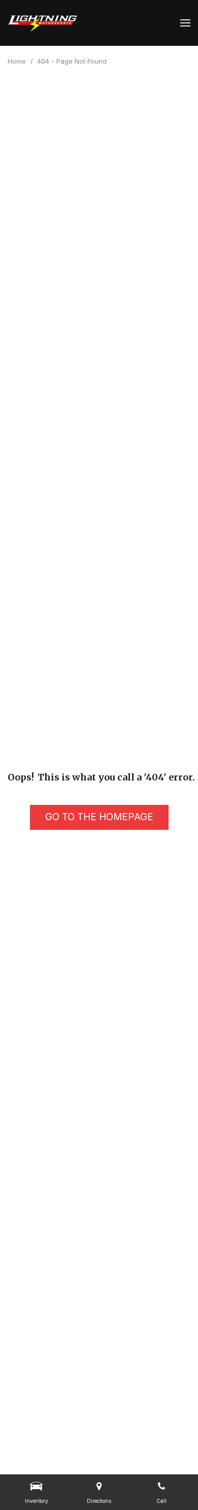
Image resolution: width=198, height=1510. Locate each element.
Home (18, 61)
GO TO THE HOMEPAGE (99, 817)
